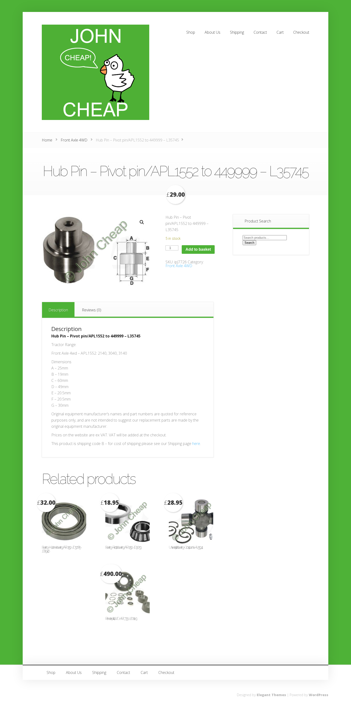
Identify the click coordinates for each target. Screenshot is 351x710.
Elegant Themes (271, 695)
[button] (142, 222)
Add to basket (198, 249)
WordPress (318, 695)
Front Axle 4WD (74, 140)
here (196, 443)
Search (249, 242)
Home (47, 140)
